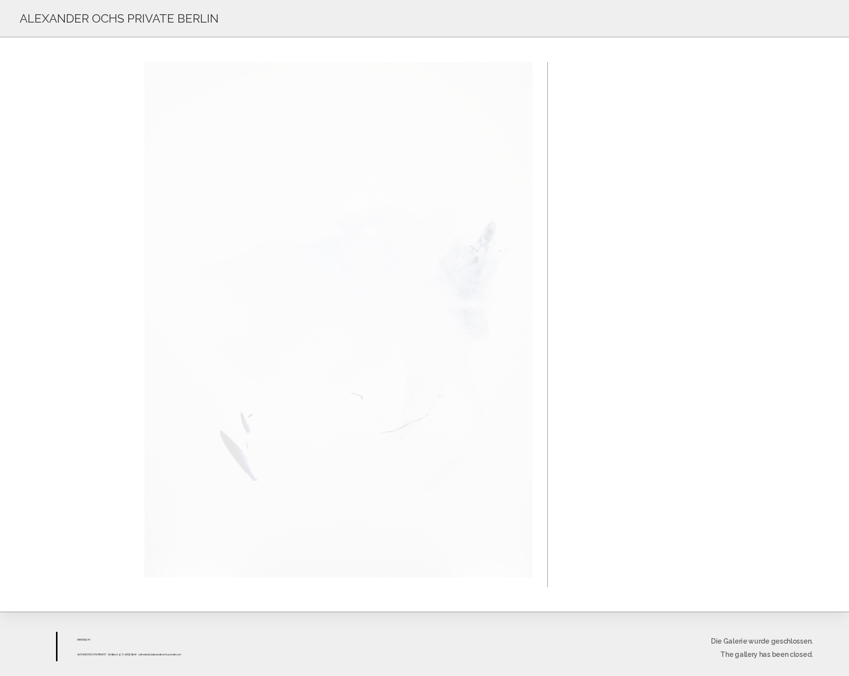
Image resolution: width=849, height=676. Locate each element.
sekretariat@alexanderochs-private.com (160, 654)
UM (87, 639)
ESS (84, 639)
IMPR (79, 639)
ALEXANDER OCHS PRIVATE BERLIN (119, 18)
